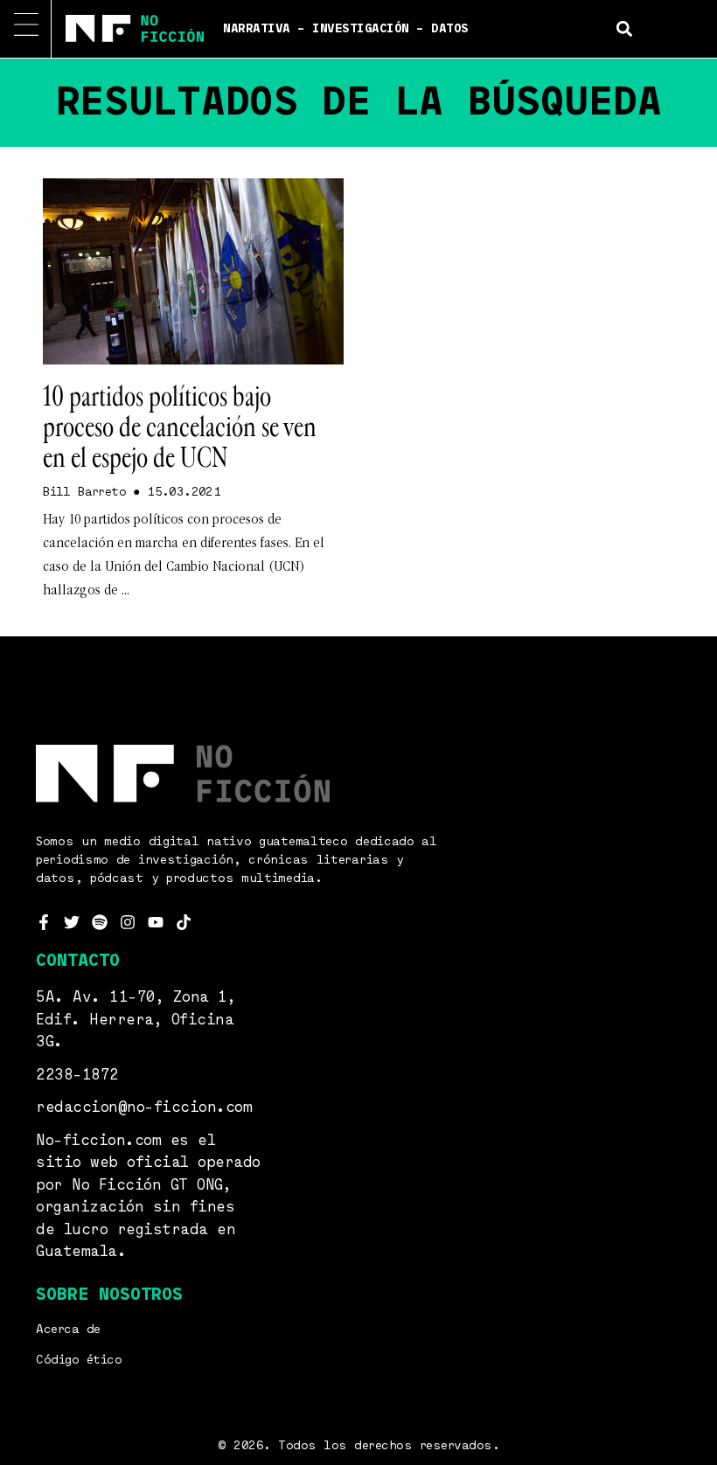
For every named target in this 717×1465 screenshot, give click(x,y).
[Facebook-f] (44, 922)
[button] (624, 28)
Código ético (79, 1360)
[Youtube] (156, 922)
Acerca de (68, 1329)
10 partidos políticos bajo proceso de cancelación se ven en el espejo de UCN (180, 427)
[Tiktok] (183, 922)
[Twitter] (72, 922)
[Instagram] (128, 922)
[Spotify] (100, 922)
